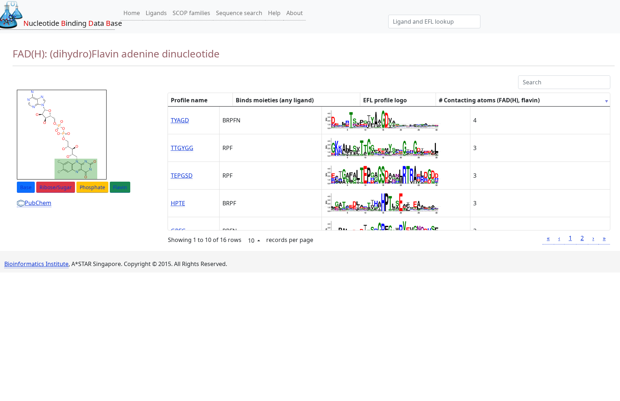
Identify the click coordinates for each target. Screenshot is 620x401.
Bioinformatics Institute (36, 264)
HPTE (178, 203)
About (294, 13)
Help (274, 13)
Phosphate (92, 187)
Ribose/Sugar (55, 187)
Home (131, 13)
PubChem (38, 203)
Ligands (156, 13)
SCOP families (191, 13)
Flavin (120, 187)
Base (26, 187)
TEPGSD (182, 175)
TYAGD (180, 120)
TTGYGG (182, 148)
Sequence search (239, 13)
